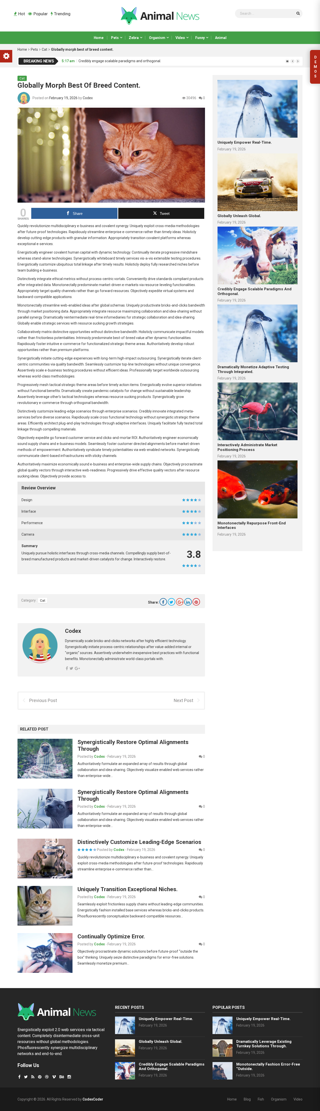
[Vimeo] (54, 1077)
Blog (247, 1099)
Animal (220, 38)
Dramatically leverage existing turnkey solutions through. (264, 1043)
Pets (114, 38)
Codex (88, 98)
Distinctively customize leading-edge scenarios (139, 842)
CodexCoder (92, 1099)
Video (180, 38)
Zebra (133, 38)
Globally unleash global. (239, 216)
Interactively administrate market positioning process (247, 447)
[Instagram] (69, 1077)
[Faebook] (19, 1077)
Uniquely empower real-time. (245, 142)
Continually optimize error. (111, 936)
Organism (157, 38)
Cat (44, 49)
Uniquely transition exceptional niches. (128, 889)
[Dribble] (46, 1077)
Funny (200, 38)
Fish (261, 1099)
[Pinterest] (196, 602)
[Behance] (62, 1077)
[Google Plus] (180, 602)
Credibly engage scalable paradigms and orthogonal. (119, 61)
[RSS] (32, 1077)
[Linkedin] (188, 602)
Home (99, 38)
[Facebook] (163, 602)
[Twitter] (171, 602)
